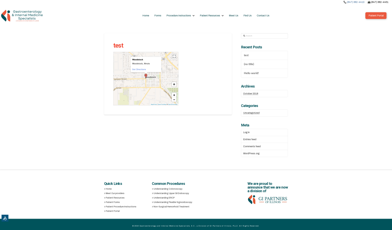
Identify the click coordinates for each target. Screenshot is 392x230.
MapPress (154, 104)
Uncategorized (251, 113)
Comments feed (252, 146)
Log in (246, 132)
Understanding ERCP (164, 198)
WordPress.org (251, 153)
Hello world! (251, 73)
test (246, 55)
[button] (145, 76)
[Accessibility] (5, 218)
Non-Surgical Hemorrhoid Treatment (171, 207)
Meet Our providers (115, 193)
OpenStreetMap (172, 104)
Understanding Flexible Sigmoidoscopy (173, 202)
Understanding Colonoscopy (168, 189)
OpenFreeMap (162, 104)
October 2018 (250, 93)
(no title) (249, 64)
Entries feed (249, 139)
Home (109, 189)
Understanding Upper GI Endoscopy (171, 193)
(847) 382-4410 (355, 2)
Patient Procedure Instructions (121, 207)
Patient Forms (113, 202)
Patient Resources (115, 198)
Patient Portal (113, 211)
